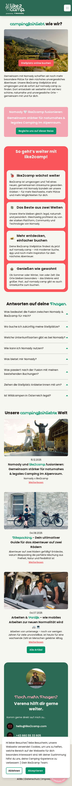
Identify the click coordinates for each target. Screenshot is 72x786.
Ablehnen (14, 770)
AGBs (20, 779)
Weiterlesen (36, 482)
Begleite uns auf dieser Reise (36, 131)
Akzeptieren (35, 770)
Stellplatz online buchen (36, 63)
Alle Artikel (36, 649)
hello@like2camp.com (31, 726)
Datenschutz (32, 779)
